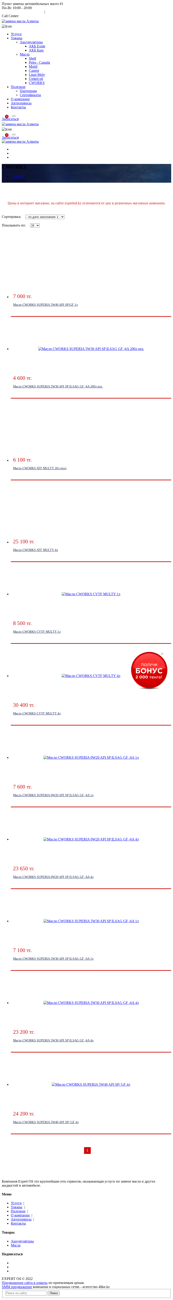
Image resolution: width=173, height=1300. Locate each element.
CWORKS (37, 83)
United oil (36, 79)
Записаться (10, 119)
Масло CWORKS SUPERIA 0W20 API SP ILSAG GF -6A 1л (53, 795)
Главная (17, 176)
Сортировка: (11, 217)
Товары (16, 38)
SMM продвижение (17, 1287)
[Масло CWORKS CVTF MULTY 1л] (91, 594)
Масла (25, 54)
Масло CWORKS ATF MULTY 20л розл (39, 468)
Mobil (33, 66)
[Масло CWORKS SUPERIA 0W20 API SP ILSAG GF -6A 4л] (91, 839)
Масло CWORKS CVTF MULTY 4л (37, 713)
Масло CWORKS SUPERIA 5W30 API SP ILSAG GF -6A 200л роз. (58, 386)
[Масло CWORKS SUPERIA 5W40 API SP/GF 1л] (91, 267)
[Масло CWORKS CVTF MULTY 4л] (91, 675)
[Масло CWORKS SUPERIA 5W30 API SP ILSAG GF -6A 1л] (91, 921)
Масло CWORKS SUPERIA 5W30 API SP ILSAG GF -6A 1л (53, 958)
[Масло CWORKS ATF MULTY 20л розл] (91, 430)
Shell (32, 58)
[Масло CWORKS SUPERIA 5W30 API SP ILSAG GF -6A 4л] (91, 1002)
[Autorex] (20, 141)
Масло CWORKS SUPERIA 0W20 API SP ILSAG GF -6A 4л (53, 877)
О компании (20, 99)
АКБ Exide (37, 46)
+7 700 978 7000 (32, 16)
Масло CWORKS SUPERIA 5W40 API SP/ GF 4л (46, 1122)
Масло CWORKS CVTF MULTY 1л (37, 631)
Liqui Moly (37, 75)
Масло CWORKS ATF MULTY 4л (35, 550)
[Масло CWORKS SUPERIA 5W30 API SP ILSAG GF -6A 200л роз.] (91, 348)
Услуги (16, 34)
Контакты (18, 107)
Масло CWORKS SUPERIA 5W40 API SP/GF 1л (45, 304)
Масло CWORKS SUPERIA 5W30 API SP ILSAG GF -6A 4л (53, 1040)
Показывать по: (14, 225)
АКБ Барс (36, 50)
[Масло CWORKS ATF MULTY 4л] (91, 512)
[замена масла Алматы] (20, 21)
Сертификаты (30, 95)
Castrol (34, 70)
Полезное (18, 87)
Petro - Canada (39, 62)
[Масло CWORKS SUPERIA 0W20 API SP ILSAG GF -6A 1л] (91, 757)
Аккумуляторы (31, 42)
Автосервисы (21, 103)
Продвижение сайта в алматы (25, 1283)
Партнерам (28, 91)
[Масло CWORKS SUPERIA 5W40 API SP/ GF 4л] (91, 1084)
